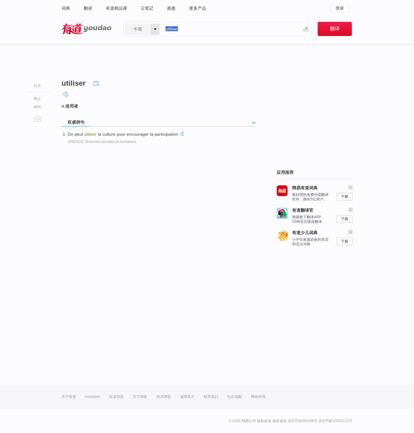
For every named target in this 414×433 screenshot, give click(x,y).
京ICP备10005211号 (335, 421)
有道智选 (116, 397)
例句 (37, 107)
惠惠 (171, 8)
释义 (37, 99)
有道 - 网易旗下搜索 (86, 29)
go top (37, 118)
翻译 (88, 8)
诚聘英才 (187, 397)
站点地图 (234, 397)
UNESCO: (102, 142)
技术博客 (163, 397)
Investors (92, 397)
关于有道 (69, 397)
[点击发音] (181, 134)
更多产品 (197, 8)
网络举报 (258, 397)
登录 (340, 8)
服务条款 (279, 421)
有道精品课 (116, 8)
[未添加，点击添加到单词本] (97, 83)
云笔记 (147, 8)
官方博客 (140, 397)
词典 (66, 8)
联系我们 (211, 397)
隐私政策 (264, 421)
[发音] (65, 94)
